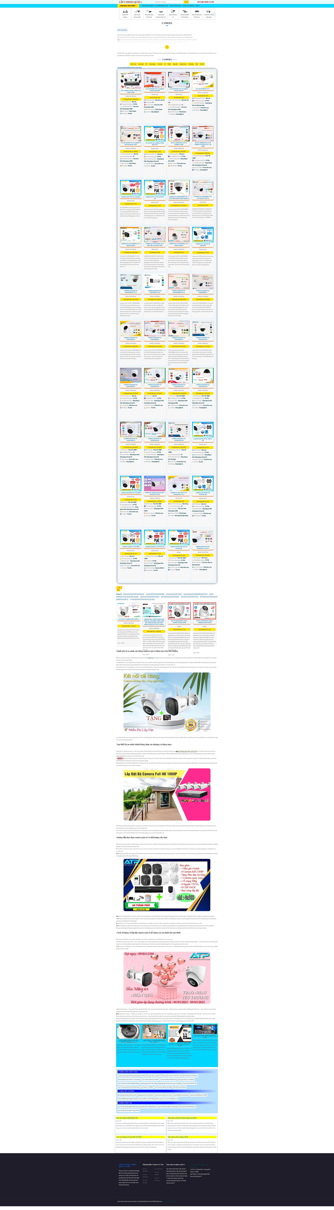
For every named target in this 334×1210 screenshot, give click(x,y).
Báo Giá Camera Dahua (179, 1087)
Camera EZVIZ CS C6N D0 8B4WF (155, 594)
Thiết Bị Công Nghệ (175, 5)
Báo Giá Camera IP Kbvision (190, 1076)
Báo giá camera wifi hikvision (146, 1095)
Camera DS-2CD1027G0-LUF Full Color (133, 594)
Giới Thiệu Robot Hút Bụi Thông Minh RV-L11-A (129, 1041)
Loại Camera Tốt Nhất (147, 1087)
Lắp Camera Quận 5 (130, 1)
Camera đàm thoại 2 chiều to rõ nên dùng (129, 1079)
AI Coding (191, 64)
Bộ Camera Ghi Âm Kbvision (188, 1106)
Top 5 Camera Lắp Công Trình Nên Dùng (128, 1087)
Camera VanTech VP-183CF (174, 594)
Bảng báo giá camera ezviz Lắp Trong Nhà (169, 1083)
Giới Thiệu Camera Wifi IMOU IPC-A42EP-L (154, 1041)
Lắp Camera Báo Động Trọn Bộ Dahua (168, 1106)
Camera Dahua (158, 1169)
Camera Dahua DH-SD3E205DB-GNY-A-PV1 (196, 594)
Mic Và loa (133, 64)
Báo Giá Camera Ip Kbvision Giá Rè (179, 1044)
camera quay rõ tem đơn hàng (148, 1083)
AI (165, 64)
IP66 (197, 64)
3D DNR (202, 64)
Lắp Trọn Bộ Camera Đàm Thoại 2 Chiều (128, 1110)
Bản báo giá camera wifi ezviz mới (127, 1095)
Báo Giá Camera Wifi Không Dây (127, 1118)
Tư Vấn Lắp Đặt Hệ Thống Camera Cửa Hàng (142, 599)
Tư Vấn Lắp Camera (188, 5)
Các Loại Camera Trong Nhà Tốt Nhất (128, 1137)
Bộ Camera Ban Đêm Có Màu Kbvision (146, 1106)
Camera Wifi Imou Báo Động (181, 1095)
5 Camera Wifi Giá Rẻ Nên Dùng (168, 1079)
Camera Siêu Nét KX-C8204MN (130, 197)
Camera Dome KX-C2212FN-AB (154, 546)
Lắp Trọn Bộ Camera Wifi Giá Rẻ (126, 1106)
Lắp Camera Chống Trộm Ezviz (163, 1095)
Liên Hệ (197, 5)
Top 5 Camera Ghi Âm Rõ (189, 1083)
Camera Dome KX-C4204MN (130, 546)
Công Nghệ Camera (148, 5)
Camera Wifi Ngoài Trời (171, 1098)
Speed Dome (183, 64)
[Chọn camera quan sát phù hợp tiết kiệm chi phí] (213, 14)
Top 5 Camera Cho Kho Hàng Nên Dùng (128, 1083)
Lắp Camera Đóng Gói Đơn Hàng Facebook (182, 1118)
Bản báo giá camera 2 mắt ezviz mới (172, 1076)
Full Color (160, 64)
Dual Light (140, 64)
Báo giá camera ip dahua (153, 1076)
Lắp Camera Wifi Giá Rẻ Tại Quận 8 (149, 596)
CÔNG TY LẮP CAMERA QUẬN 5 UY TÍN (127, 1165)
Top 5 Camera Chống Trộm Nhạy (163, 1087)
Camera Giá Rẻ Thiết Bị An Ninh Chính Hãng (129, 67)
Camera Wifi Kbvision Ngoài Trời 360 (127, 1098)
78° (146, 64)
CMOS (169, 64)
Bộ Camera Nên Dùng (161, 5)
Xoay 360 (175, 64)
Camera (167, 23)
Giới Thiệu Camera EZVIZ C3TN (189, 596)
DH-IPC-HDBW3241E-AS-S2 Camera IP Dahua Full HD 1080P (202, 144)
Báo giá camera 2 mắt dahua (186, 1079)
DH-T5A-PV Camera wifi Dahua (129, 619)
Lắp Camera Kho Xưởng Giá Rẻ (178, 1137)
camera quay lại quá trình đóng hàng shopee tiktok (131, 1076)
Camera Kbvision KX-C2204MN (130, 492)
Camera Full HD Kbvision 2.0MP (198, 1095)
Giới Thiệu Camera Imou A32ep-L (170, 596)
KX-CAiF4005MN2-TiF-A (203, 89)
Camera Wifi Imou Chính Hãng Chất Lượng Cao (151, 1098)
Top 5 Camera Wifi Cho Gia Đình (150, 1079)
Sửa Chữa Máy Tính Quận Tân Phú (205, 1036)
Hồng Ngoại (152, 64)
